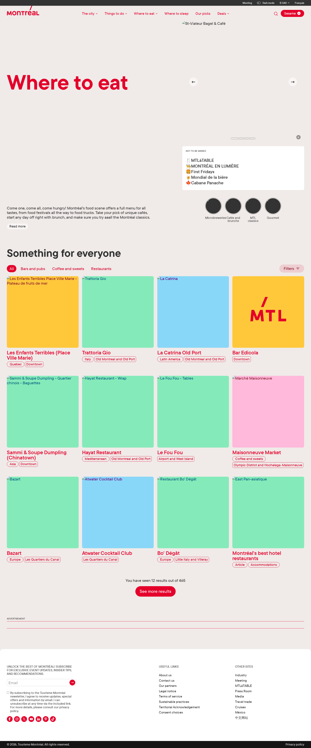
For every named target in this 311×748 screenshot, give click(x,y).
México (240, 712)
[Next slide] (293, 81)
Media (239, 696)
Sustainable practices (174, 702)
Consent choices (171, 712)
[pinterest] (46, 719)
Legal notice (167, 691)
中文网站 (241, 718)
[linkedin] (38, 719)
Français (299, 3)
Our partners (168, 686)
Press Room (243, 691)
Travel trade (243, 702)
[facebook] (10, 719)
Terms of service (170, 696)
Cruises (240, 707)
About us (165, 675)
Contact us (166, 680)
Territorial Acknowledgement (179, 707)
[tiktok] (53, 719)
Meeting (247, 2)
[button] (17, 226)
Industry (241, 675)
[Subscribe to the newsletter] (72, 682)
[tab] (234, 138)
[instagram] (17, 719)
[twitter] (24, 719)
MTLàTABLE (243, 686)
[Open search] (276, 14)
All (12, 268)
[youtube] (31, 719)
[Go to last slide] (193, 81)
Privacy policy (295, 744)
